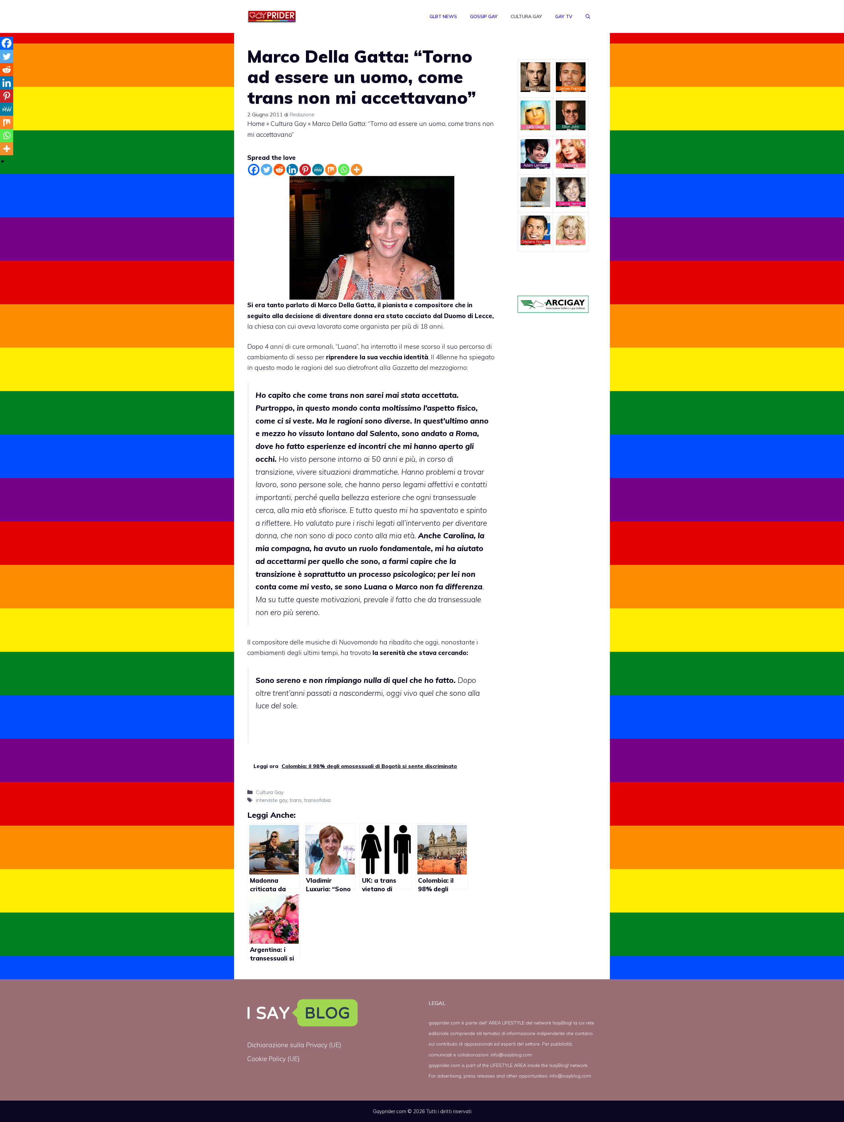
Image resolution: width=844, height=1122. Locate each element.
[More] (356, 169)
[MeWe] (318, 169)
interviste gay (271, 800)
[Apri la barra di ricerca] (588, 16)
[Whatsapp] (343, 169)
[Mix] (331, 169)
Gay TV (563, 16)
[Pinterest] (305, 169)
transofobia (317, 800)
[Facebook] (253, 169)
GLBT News (443, 16)
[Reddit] (279, 169)
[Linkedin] (292, 169)
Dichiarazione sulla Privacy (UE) (294, 1045)
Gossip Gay (483, 16)
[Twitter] (266, 169)
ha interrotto (379, 346)
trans (295, 800)
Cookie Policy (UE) (273, 1059)
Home (256, 124)
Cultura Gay (526, 16)
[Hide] (2, 161)
